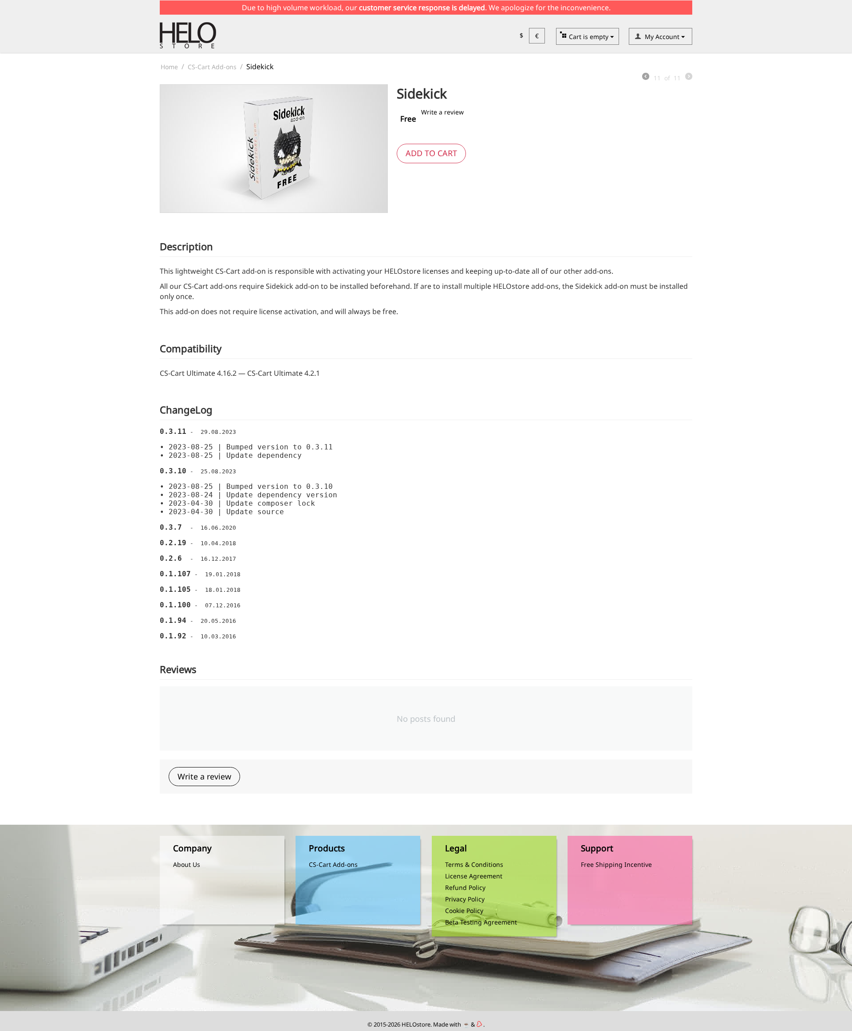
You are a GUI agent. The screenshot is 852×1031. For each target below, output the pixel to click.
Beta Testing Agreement (481, 922)
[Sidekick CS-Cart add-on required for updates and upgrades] (273, 148)
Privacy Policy (465, 899)
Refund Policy (465, 887)
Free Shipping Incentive (616, 864)
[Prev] (645, 77)
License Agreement (473, 876)
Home (169, 67)
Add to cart (431, 153)
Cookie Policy (464, 910)
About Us (186, 864)
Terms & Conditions (474, 864)
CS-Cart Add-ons (212, 67)
